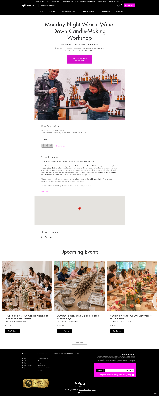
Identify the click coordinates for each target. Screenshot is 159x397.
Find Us (24, 363)
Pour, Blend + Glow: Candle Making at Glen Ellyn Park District (26, 317)
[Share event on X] (46, 237)
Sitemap (40, 370)
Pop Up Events (26, 361)
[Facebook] (79, 393)
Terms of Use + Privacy (43, 367)
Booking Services (26, 365)
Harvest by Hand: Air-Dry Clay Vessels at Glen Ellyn (131, 317)
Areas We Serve (42, 365)
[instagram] (82, 393)
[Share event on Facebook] (42, 237)
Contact (40, 363)
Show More (44, 191)
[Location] (122, 5)
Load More (79, 343)
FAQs (39, 361)
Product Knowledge (43, 358)
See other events (79, 60)
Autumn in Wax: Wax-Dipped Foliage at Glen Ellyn (78, 317)
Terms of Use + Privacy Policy (87, 390)
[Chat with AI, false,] (155, 393)
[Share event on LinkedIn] (51, 237)
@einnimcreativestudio (73, 353)
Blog (23, 367)
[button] (118, 5)
